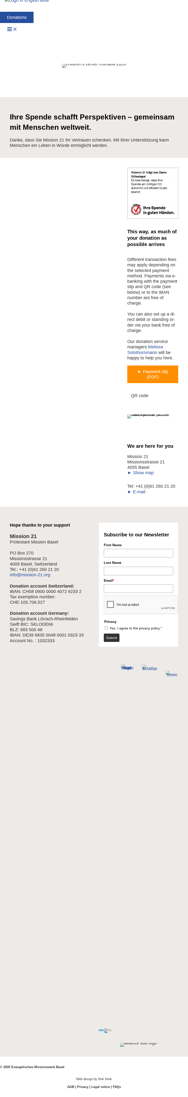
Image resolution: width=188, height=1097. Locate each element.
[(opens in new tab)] (105, 1031)
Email (109, 580)
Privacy (82, 1087)
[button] (17, 17)
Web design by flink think (94, 1079)
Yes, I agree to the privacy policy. (136, 628)
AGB (70, 1087)
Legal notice (100, 1087)
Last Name (112, 563)
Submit (111, 638)
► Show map (140, 472)
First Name (113, 545)
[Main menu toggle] (12, 29)
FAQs (117, 1087)
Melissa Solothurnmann (145, 349)
